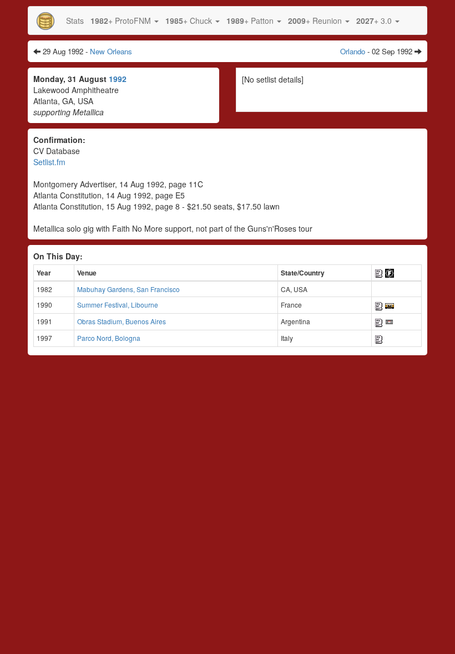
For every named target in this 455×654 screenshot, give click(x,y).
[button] (124, 20)
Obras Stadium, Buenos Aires (121, 321)
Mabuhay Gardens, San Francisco (128, 289)
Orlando (352, 51)
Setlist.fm (49, 161)
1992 (118, 78)
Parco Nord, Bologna (108, 338)
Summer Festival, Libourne (117, 304)
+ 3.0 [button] (375, 20)
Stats (75, 20)
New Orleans (111, 51)
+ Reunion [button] (316, 20)
